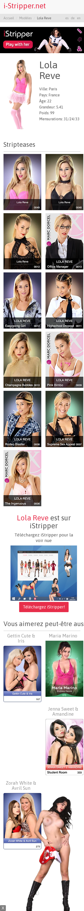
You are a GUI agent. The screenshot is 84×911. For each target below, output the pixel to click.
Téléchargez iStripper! (44, 606)
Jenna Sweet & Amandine (63, 711)
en (78, 18)
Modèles (25, 18)
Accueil (9, 18)
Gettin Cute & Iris (21, 638)
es (67, 18)
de (73, 18)
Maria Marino (63, 635)
